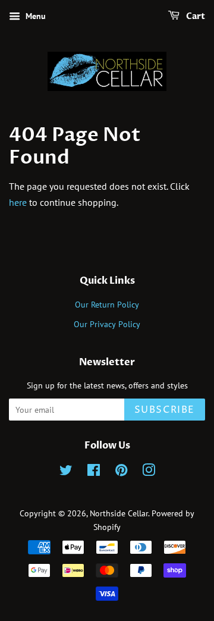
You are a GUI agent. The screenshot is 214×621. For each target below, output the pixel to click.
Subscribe (164, 409)
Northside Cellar (119, 513)
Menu (34, 16)
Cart (194, 16)
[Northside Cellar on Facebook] (93, 472)
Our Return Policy (107, 304)
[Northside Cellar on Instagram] (148, 472)
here (18, 202)
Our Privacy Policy (107, 324)
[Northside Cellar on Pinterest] (121, 472)
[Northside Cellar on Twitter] (66, 472)
